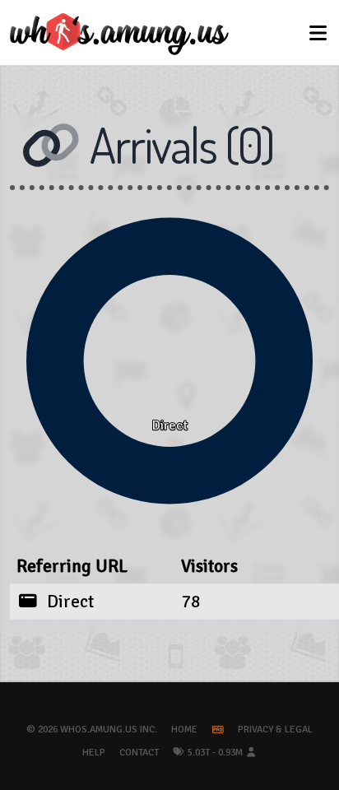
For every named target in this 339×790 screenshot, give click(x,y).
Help (93, 752)
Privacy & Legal (275, 729)
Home (184, 729)
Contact (139, 752)
